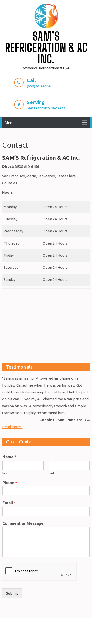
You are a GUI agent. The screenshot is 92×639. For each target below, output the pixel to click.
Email (9, 503)
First (5, 473)
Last (51, 473)
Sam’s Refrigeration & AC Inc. (46, 47)
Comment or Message (23, 523)
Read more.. (12, 427)
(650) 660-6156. (39, 86)
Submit (12, 593)
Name (9, 457)
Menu (9, 122)
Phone (9, 482)
